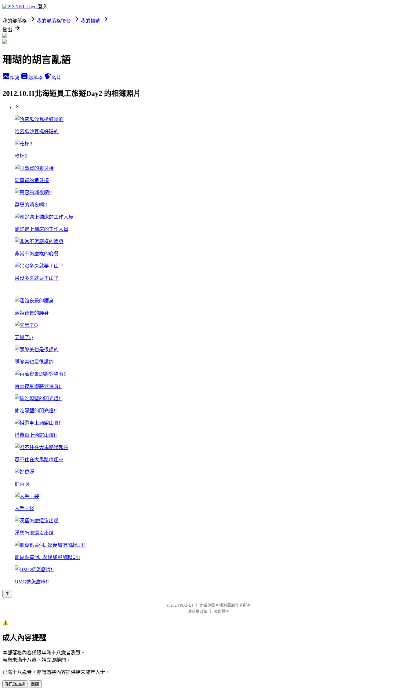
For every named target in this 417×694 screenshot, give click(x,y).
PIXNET (187, 605)
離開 (35, 684)
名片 (56, 78)
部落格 (36, 78)
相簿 (15, 78)
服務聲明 (221, 611)
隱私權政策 (198, 611)
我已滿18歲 (15, 684)
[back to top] (7, 593)
